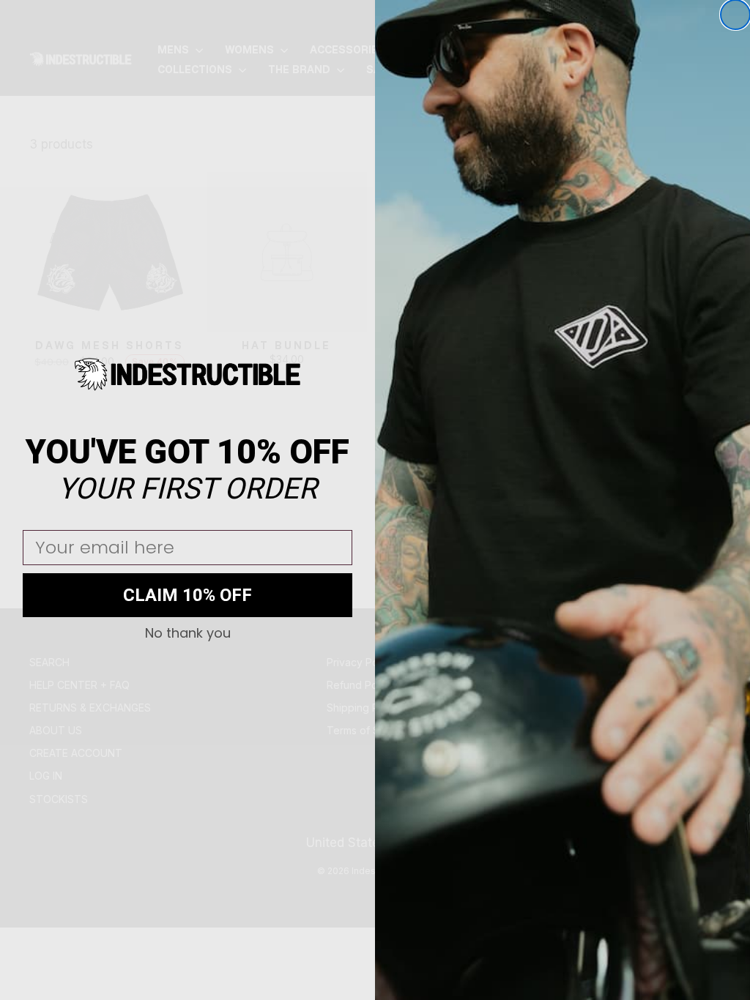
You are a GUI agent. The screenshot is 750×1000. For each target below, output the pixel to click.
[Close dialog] (735, 14)
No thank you (188, 633)
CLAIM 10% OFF (187, 595)
